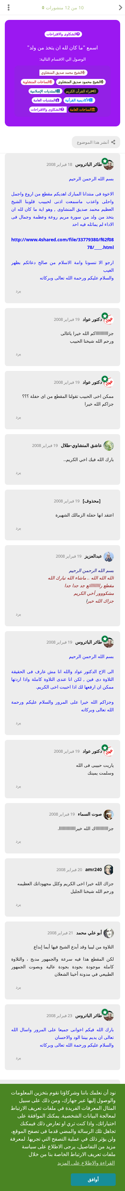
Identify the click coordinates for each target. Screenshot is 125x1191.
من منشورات (65, 7)
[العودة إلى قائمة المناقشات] (118, 7)
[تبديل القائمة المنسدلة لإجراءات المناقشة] (6, 7)
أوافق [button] (93, 1179)
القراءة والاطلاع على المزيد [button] (86, 1163)
